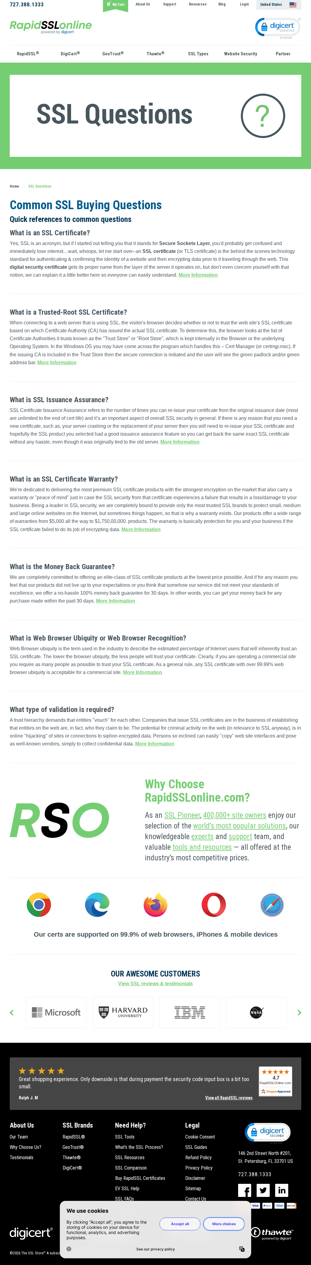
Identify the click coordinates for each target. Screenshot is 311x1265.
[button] (267, 1133)
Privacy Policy (199, 1168)
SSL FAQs (124, 1199)
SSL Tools (125, 1137)
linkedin (281, 1190)
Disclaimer (195, 1178)
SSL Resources (130, 1157)
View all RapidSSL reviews (229, 1097)
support (240, 836)
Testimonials (21, 1157)
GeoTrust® (73, 1147)
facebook (244, 1190)
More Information (198, 275)
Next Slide (299, 1013)
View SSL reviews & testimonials (155, 983)
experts (202, 836)
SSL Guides (196, 1147)
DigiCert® (72, 1168)
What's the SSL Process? (139, 1147)
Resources (198, 4)
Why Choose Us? (25, 1147)
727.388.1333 (27, 4)
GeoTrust (113, 53)
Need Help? (130, 1125)
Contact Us (195, 1199)
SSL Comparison (131, 1168)
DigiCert (70, 53)
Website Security (240, 54)
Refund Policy (198, 1157)
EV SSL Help (127, 1188)
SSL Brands (78, 1125)
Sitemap (193, 1188)
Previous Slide (11, 1013)
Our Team (19, 1137)
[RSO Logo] (51, 27)
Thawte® (72, 1157)
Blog (222, 4)
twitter (263, 1190)
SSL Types (198, 54)
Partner (283, 54)
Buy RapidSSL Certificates (140, 1178)
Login (244, 4)
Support (169, 4)
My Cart (118, 4)
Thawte (156, 53)
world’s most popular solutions (239, 825)
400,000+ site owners (234, 815)
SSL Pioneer (182, 815)
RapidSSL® (74, 1137)
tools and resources (202, 847)
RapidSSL (28, 53)
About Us (143, 4)
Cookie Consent (200, 1137)
